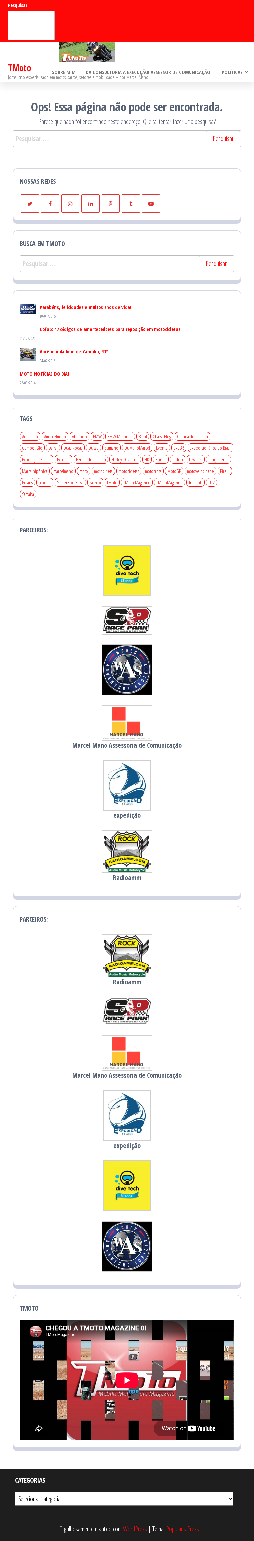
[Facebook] (50, 203)
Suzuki (95, 482)
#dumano (30, 436)
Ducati (93, 447)
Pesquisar (17, 5)
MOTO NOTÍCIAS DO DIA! (44, 373)
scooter (45, 482)
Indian (177, 459)
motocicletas (129, 471)
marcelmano (63, 471)
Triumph (195, 482)
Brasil (143, 436)
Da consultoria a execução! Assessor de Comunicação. (149, 72)
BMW (97, 436)
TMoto (19, 67)
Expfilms (63, 459)
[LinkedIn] (90, 203)
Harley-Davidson (125, 459)
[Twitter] (30, 203)
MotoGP (174, 471)
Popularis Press (182, 1529)
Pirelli (225, 471)
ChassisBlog (162, 436)
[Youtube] (151, 203)
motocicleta (103, 471)
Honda (160, 459)
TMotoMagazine (169, 482)
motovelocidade (200, 471)
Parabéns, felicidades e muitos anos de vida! (85, 307)
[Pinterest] (111, 203)
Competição (32, 447)
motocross (153, 471)
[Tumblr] (131, 203)
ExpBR (179, 447)
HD (147, 459)
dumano (111, 447)
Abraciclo (79, 436)
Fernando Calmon (91, 459)
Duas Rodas (73, 447)
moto (83, 471)
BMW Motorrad (120, 436)
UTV (211, 482)
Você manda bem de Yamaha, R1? (74, 351)
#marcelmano (55, 436)
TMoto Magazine (136, 482)
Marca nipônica (34, 471)
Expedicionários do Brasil (210, 447)
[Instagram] (70, 203)
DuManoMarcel (137, 447)
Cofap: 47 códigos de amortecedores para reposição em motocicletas (110, 329)
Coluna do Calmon (192, 436)
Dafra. (53, 447)
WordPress (135, 1529)
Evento (162, 447)
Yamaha (28, 494)
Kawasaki (195, 459)
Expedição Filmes (36, 459)
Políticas (232, 72)
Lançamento (218, 459)
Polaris (27, 482)
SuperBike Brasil (70, 482)
